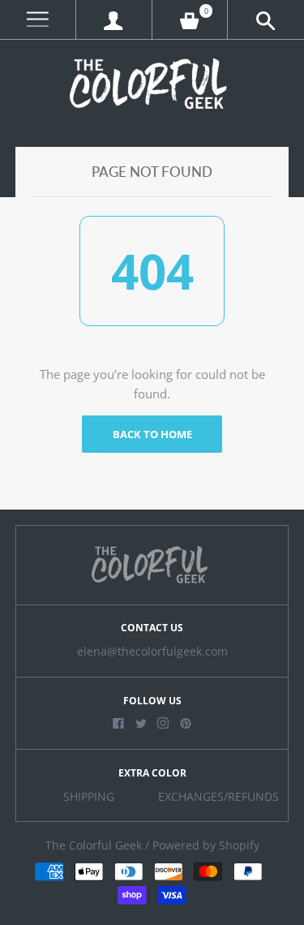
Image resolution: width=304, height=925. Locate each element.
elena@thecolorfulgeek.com (152, 651)
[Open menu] (37, 20)
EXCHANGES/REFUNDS (218, 796)
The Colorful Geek (93, 845)
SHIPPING (88, 796)
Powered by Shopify (205, 845)
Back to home (152, 434)
